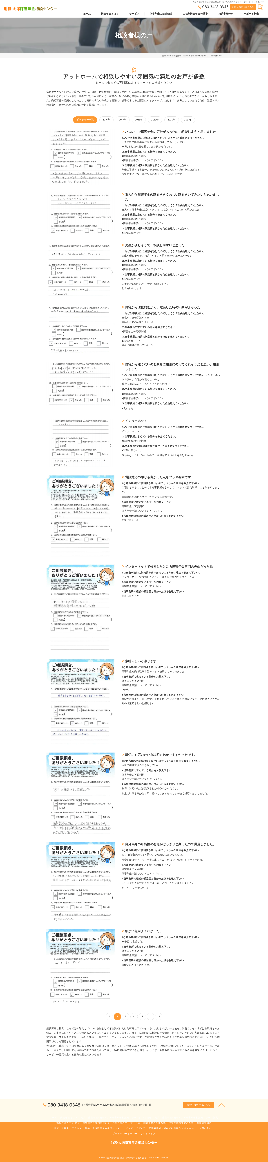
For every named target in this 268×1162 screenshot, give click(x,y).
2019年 (155, 120)
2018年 (139, 120)
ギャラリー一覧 (85, 120)
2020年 (172, 120)
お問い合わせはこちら (243, 7)
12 (159, 1016)
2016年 (106, 120)
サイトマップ (148, 1133)
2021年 (188, 120)
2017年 (122, 120)
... (150, 1016)
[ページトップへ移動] (222, 1105)
